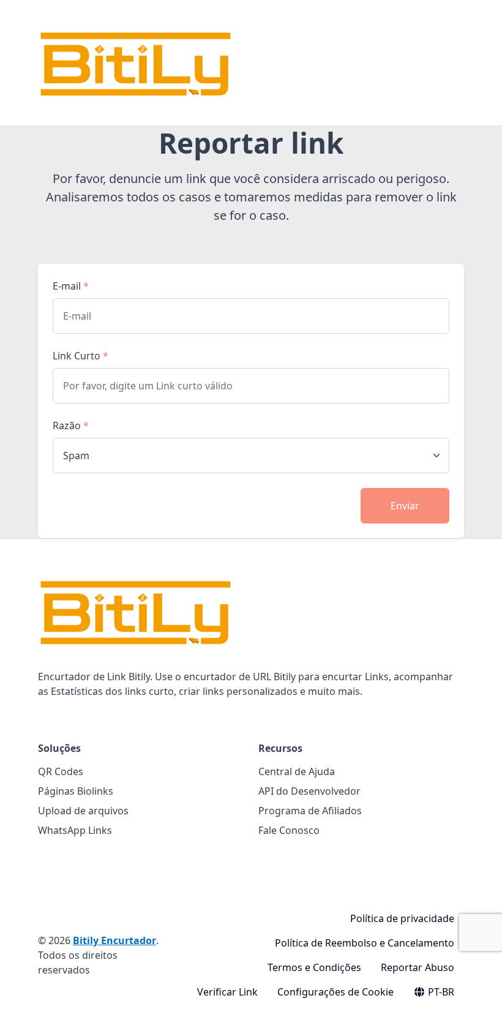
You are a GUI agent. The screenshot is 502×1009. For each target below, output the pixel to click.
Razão (71, 425)
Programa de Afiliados (310, 810)
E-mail (71, 286)
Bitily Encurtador (114, 940)
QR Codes (60, 771)
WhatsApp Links (75, 830)
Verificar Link (227, 992)
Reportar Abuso (417, 967)
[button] (479, 987)
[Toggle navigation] (456, 63)
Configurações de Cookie (335, 992)
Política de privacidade (402, 918)
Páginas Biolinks (75, 791)
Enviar (405, 505)
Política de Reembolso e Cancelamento (364, 943)
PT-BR (439, 992)
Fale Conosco (289, 830)
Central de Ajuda (296, 771)
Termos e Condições (314, 967)
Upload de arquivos (83, 810)
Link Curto (80, 355)
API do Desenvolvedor (309, 791)
